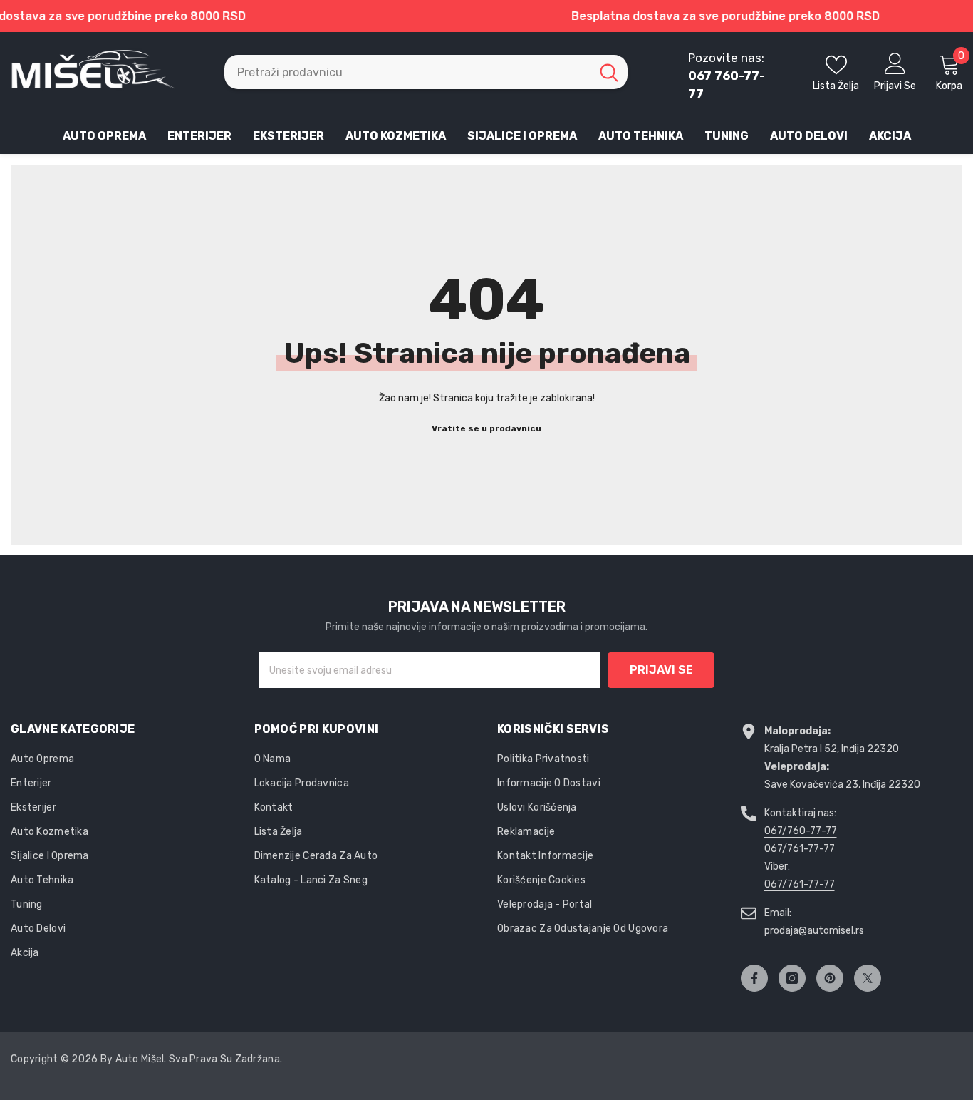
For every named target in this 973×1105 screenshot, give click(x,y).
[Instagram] (792, 978)
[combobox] (407, 72)
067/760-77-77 (800, 831)
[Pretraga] (426, 72)
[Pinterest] (829, 978)
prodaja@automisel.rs (814, 931)
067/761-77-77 (799, 849)
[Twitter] (867, 978)
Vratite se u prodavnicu (486, 428)
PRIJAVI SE (661, 670)
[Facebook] (754, 978)
